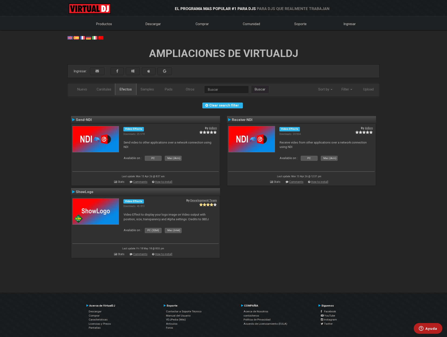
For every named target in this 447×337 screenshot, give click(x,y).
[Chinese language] (100, 37)
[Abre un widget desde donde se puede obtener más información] (428, 329)
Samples (147, 89)
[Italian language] (94, 37)
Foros (169, 327)
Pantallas (95, 327)
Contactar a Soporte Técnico (183, 311)
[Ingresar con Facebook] (117, 71)
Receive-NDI (242, 120)
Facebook (329, 311)
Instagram (330, 319)
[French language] (82, 37)
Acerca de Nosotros (256, 311)
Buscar (260, 89)
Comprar (202, 24)
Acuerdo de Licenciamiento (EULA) (265, 323)
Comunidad (251, 24)
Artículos (171, 323)
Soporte (300, 24)
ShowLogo (84, 192)
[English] (70, 37)
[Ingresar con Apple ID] (149, 71)
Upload (368, 89)
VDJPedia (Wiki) (176, 319)
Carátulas (104, 89)
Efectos (126, 89)
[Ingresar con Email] (97, 71)
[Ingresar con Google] (164, 71)
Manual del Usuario (178, 315)
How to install (163, 182)
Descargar (153, 24)
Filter (346, 89)
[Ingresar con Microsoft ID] (133, 71)
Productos (104, 24)
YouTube (329, 315)
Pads (169, 89)
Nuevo (82, 89)
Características (98, 319)
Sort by (324, 89)
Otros (190, 89)
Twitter (328, 323)
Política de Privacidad (257, 319)
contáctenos (251, 315)
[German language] (88, 37)
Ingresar (350, 24)
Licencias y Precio (100, 323)
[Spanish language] (76, 37)
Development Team (203, 200)
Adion (213, 128)
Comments (140, 182)
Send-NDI (84, 120)
